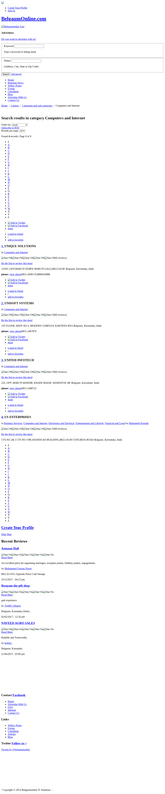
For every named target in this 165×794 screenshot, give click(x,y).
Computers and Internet (16, 252)
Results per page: (10, 130)
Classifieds (13, 91)
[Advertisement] (17, 674)
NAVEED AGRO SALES (18, 623)
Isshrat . (8, 643)
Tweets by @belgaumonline (15, 749)
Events (11, 88)
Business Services (13, 423)
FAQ (10, 707)
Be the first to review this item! (17, 263)
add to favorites (15, 239)
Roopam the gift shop (15, 585)
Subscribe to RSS (10, 127)
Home (11, 80)
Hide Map (6, 534)
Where (7, 60)
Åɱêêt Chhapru (13, 605)
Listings (15, 105)
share (10, 228)
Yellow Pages (15, 85)
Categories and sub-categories (37, 105)
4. (3, 417)
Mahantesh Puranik (139, 423)
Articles (12, 734)
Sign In (11, 10)
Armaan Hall (10, 548)
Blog (10, 94)
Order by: (6, 124)
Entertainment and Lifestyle (90, 423)
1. (3, 246)
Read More (7, 557)
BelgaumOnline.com (23, 18)
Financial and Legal (115, 423)
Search (6, 74)
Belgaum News (16, 82)
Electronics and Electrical (61, 423)
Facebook (19, 695)
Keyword (9, 46)
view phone (15, 274)
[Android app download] (2, 3)
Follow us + (19, 743)
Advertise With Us (17, 97)
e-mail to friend (15, 234)
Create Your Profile (17, 7)
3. (3, 360)
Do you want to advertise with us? (18, 39)
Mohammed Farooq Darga (18, 568)
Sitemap (12, 710)
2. (3, 303)
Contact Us (13, 100)
